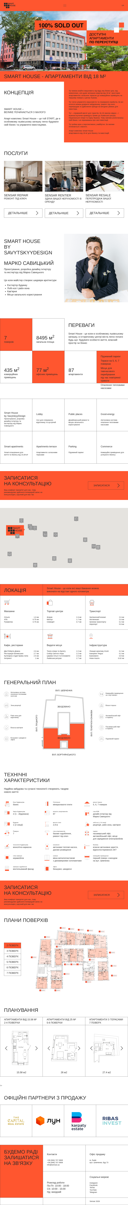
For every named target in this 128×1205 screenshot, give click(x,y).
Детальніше (18, 213)
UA (123, 5)
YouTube (93, 1190)
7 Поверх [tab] (12, 973)
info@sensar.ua (53, 1165)
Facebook (94, 1185)
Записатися (102, 485)
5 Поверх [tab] (12, 962)
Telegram (93, 1192)
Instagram (94, 1183)
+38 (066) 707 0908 (55, 1160)
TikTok (92, 1188)
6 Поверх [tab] (12, 967)
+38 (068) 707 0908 (55, 1163)
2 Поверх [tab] (12, 945)
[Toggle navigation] (65, 5)
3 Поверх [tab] (12, 951)
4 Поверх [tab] (12, 956)
